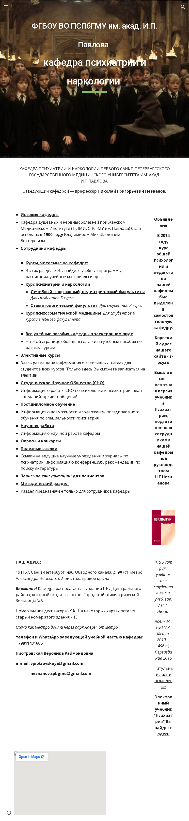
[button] (6, 7)
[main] (94, 79)
